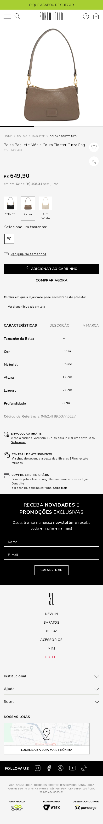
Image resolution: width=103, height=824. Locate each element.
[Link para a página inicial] (8, 136)
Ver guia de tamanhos (28, 254)
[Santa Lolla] (51, 16)
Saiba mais (18, 442)
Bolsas (22, 136)
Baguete (38, 136)
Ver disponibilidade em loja (26, 307)
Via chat (17, 458)
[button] (9, 239)
